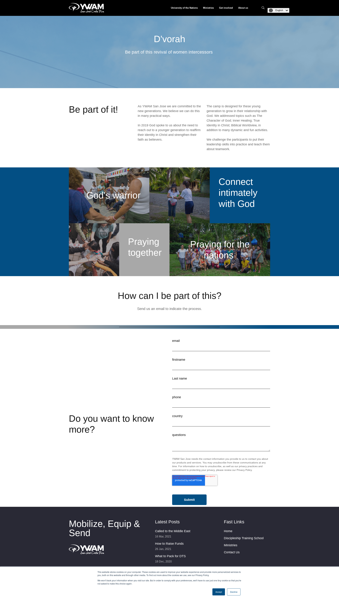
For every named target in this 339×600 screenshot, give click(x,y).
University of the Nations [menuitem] (184, 8)
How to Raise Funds (169, 543)
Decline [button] (233, 591)
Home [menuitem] (228, 531)
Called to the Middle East (172, 531)
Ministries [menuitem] (208, 8)
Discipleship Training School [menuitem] (244, 538)
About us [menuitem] (243, 8)
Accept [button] (218, 591)
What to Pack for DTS (170, 556)
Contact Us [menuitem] (232, 552)
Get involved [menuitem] (226, 8)
